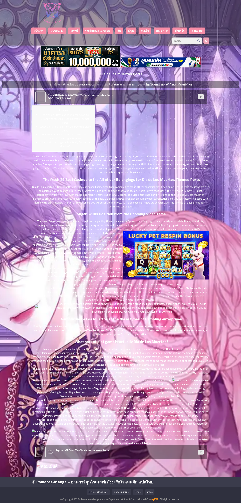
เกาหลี (74, 31)
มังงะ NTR (162, 31)
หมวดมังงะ (57, 31)
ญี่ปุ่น (131, 31)
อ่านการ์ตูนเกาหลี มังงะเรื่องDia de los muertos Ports (78, 450)
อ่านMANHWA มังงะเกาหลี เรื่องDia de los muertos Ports (80, 95)
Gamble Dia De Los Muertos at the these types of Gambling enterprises (65, 136)
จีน (119, 31)
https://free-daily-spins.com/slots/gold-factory (64, 156)
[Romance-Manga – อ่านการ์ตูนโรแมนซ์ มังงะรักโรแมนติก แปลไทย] (52, 22)
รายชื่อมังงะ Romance (97, 31)
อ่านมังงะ (197, 31)
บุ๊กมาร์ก (180, 31)
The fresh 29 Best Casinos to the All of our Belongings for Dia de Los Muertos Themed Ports (65, 119)
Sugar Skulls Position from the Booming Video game (65, 128)
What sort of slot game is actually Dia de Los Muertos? (65, 144)
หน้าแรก (38, 31)
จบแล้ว (145, 31)
